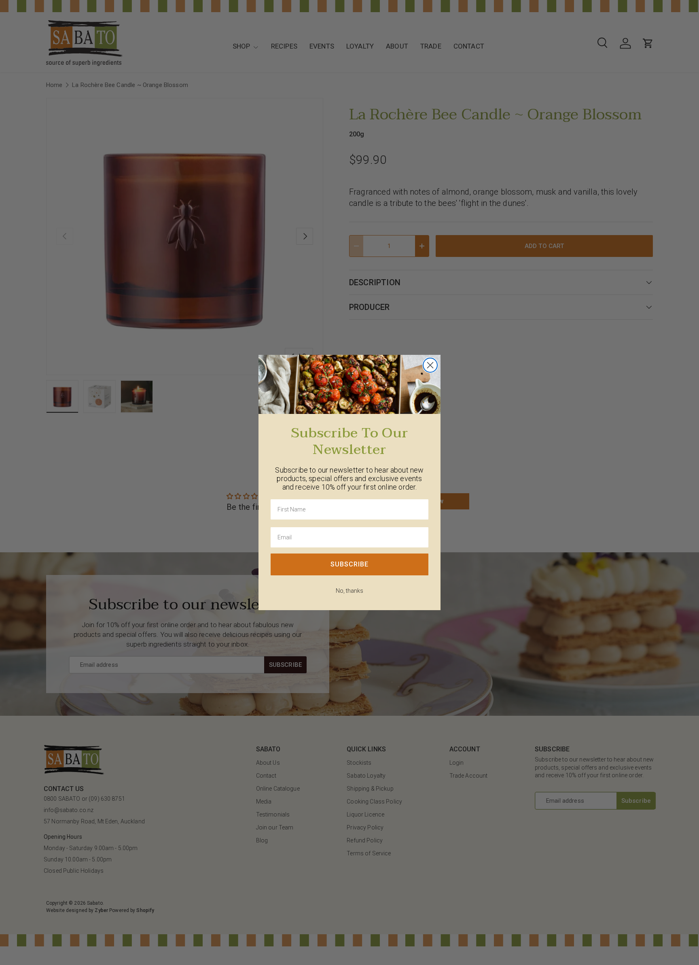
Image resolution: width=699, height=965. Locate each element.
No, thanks (349, 590)
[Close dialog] (430, 365)
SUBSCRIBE (349, 564)
